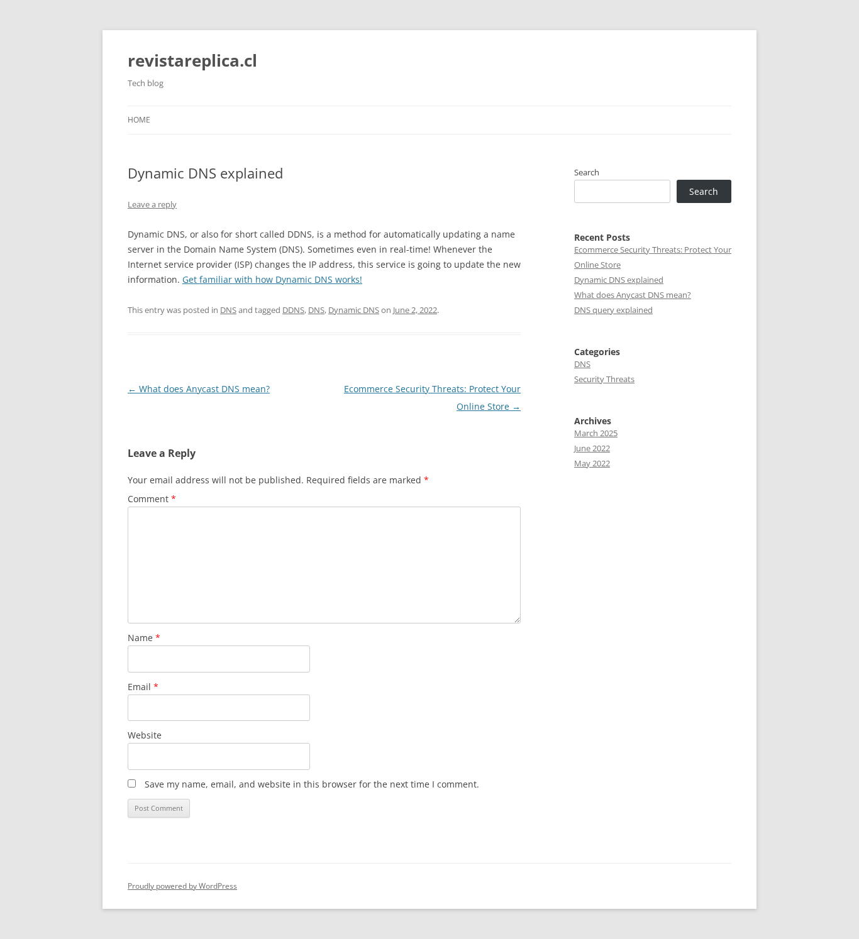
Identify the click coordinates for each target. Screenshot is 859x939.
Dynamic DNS (353, 310)
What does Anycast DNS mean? (199, 389)
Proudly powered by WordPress (182, 886)
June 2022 (592, 448)
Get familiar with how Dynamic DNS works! (272, 279)
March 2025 (596, 433)
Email (143, 687)
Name (144, 638)
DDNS (293, 310)
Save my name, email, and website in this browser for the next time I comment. (312, 784)
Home (139, 119)
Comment (152, 499)
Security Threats (604, 379)
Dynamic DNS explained (618, 279)
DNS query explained (613, 310)
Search (586, 172)
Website (145, 735)
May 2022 (592, 463)
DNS (228, 310)
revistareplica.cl (192, 60)
